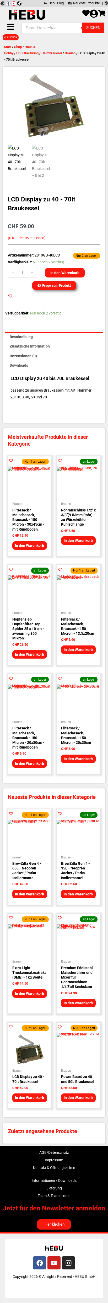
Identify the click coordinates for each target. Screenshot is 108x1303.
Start (7, 47)
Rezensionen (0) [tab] (23, 356)
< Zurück (10, 37)
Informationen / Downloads (54, 1180)
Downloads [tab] (19, 365)
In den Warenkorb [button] (29, 545)
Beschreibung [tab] (21, 337)
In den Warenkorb (64, 273)
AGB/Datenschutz (54, 1152)
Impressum (54, 1160)
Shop (18, 47)
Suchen (93, 27)
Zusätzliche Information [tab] (30, 346)
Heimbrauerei (51, 53)
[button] (10, 295)
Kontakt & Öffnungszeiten (54, 1168)
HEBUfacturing (27, 53)
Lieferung (54, 1188)
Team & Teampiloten (54, 1196)
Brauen (70, 53)
